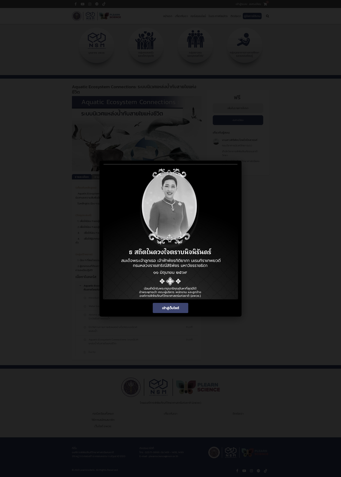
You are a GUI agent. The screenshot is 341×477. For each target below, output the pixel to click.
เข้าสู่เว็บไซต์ (170, 308)
